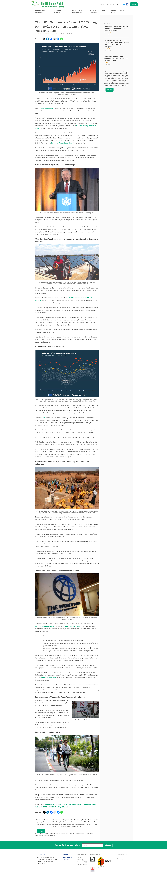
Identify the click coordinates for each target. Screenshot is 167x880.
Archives (66, 860)
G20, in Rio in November (73, 626)
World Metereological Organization (58, 804)
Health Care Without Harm (82, 804)
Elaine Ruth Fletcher (68, 34)
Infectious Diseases (57, 11)
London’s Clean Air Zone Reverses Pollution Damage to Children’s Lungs (116, 58)
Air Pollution (107, 49)
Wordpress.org (82, 864)
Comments (82, 862)
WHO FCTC (53, 807)
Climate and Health (45, 833)
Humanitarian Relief (110, 33)
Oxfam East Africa (42, 807)
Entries (80, 860)
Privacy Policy (67, 857)
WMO (94, 804)
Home (102, 4)
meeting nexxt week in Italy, (45, 626)
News (40, 835)
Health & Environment (79, 833)
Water (53, 835)
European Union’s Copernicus (61, 143)
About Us (110, 4)
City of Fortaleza (64, 807)
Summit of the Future (48, 677)
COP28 (70, 833)
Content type (64, 833)
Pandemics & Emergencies (77, 11)
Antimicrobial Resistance (40, 11)
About (65, 854)
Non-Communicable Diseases (97, 11)
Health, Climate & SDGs (117, 11)
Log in (79, 857)
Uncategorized (46, 835)
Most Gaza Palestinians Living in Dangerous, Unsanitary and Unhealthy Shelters (116, 29)
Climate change (55, 833)
